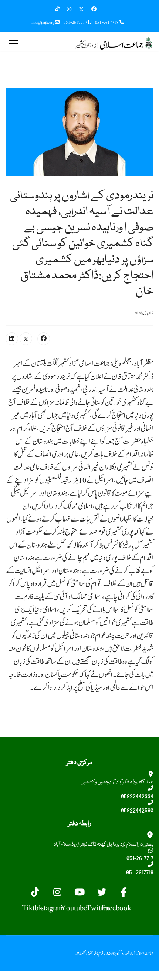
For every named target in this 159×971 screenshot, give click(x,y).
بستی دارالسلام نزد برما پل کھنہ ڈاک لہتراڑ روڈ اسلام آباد (103, 844)
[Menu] (13, 43)
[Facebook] (94, 9)
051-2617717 (75, 22)
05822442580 (137, 811)
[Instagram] (69, 9)
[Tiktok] (35, 893)
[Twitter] (81, 9)
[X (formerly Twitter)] (26, 338)
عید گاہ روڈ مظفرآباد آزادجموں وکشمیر (117, 782)
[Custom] (61, 9)
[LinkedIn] (12, 338)
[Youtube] (79, 893)
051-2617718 (107, 22)
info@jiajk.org (42, 22)
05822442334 (137, 797)
